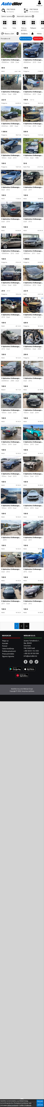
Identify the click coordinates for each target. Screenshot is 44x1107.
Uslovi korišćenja (8, 648)
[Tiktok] (36, 662)
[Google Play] (15, 669)
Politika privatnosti (9, 651)
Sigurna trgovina (8, 656)
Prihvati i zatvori (40, 1103)
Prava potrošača (8, 653)
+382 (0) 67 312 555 (31, 650)
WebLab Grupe (28, 689)
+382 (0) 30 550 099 (31, 653)
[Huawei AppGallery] (22, 675)
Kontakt (5, 643)
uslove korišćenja (12, 1105)
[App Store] (29, 669)
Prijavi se (5, 640)
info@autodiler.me (30, 656)
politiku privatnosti (25, 1105)
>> (27, 626)
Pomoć (4, 646)
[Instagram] (31, 662)
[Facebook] (25, 662)
